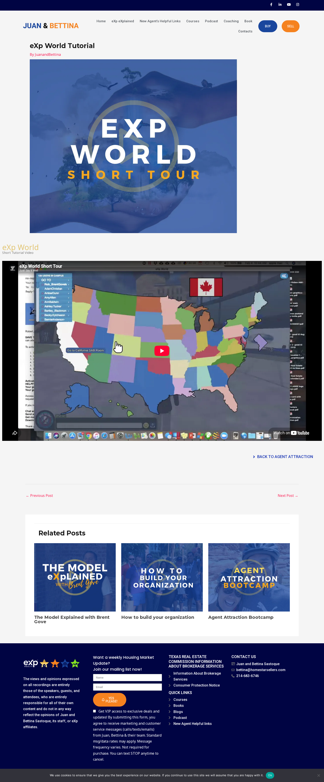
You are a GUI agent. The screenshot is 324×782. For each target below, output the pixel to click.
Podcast (211, 21)
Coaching (231, 21)
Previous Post (39, 495)
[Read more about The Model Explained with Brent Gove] (75, 576)
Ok (270, 775)
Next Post (288, 495)
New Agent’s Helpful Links (160, 21)
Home (101, 21)
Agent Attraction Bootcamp (241, 617)
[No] (318, 775)
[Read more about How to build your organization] (162, 576)
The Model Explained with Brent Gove (72, 619)
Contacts (245, 31)
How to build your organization (157, 617)
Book (248, 21)
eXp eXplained (123, 21)
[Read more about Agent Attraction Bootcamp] (249, 576)
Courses (192, 21)
